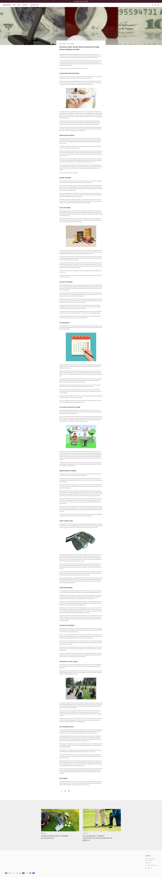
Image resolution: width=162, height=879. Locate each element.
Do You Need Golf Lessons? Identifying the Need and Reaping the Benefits (97, 838)
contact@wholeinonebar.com (151, 865)
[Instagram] (151, 868)
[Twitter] (148, 868)
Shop (19, 5)
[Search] (155, 5)
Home (14, 5)
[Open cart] (158, 5)
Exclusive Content (34, 5)
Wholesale (25, 5)
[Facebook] (145, 868)
